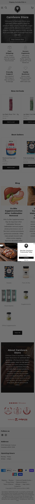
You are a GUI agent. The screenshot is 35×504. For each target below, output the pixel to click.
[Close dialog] (34, 243)
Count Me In (26, 257)
